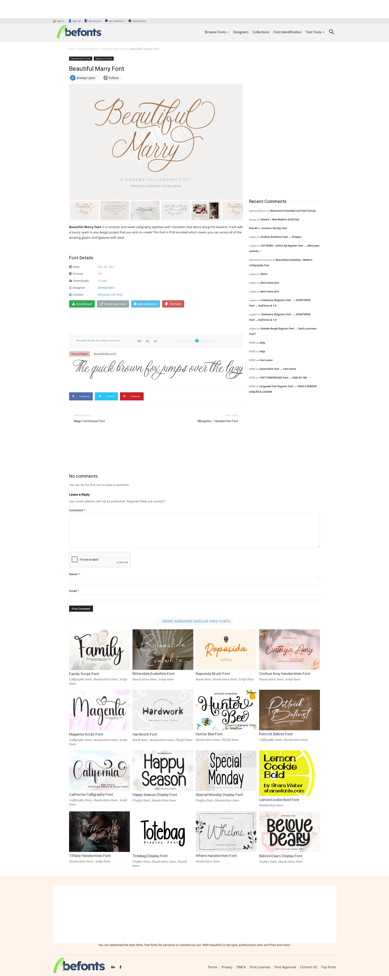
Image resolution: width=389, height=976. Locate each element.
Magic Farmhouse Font (89, 421)
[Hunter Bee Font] (226, 710)
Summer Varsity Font (274, 228)
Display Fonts (141, 800)
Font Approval (285, 967)
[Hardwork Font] (163, 710)
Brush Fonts (203, 679)
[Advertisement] (279, 123)
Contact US (308, 967)
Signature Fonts (103, 58)
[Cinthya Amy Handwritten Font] (289, 649)
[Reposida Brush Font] (226, 649)
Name (74, 574)
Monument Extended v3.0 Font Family (293, 210)
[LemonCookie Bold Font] (289, 773)
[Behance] (113, 967)
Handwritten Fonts (114, 49)
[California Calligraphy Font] (99, 770)
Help (262, 342)
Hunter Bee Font (209, 734)
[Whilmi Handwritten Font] (226, 831)
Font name (266, 360)
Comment (77, 510)
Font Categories (88, 49)
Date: (76, 267)
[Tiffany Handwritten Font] (99, 831)
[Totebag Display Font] (163, 831)
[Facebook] (120, 967)
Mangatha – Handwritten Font (218, 421)
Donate (175, 304)
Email (74, 591)
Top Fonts (328, 967)
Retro (264, 274)
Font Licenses (260, 967)
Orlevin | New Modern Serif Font (280, 219)
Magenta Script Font (86, 734)
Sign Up (74, 21)
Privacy (226, 967)
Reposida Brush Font (213, 673)
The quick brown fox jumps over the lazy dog (158, 369)
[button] (331, 33)
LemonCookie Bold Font (279, 800)
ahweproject (106, 288)
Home (71, 49)
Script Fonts (166, 679)
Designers (241, 32)
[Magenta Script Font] (99, 710)
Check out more (115, 304)
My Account (95, 21)
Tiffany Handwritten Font (90, 856)
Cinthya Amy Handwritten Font (284, 673)
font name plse (270, 282)
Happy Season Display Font (155, 795)
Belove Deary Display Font (280, 856)
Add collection (147, 304)
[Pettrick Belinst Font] (289, 710)
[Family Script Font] (99, 649)
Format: (78, 274)
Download (84, 304)
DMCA (241, 967)
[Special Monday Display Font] (226, 770)
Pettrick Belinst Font (276, 734)
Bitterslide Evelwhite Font (154, 673)
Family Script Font (84, 674)
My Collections (116, 21)
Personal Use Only (110, 294)
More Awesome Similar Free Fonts (196, 621)
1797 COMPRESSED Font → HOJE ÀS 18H (283, 377)
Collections (261, 32)
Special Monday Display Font (219, 795)
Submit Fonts (139, 21)
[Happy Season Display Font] (163, 770)
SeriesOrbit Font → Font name (278, 369)
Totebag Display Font (150, 856)
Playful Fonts (183, 740)
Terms (212, 967)
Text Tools (314, 32)
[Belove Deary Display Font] (289, 831)
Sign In (59, 21)
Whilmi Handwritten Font (216, 856)
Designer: (79, 288)
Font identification (288, 32)
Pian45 (253, 228)
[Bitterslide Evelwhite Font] (163, 649)
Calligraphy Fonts (80, 679)
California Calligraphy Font (91, 794)
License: (78, 294)
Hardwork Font (145, 734)
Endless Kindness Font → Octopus (281, 237)
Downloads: (81, 281)
